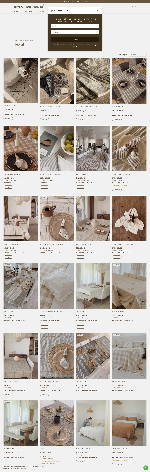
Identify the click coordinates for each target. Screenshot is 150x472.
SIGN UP (75, 39)
